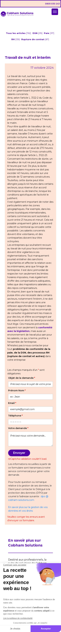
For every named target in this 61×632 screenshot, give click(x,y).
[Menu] (55, 11)
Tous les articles (16, 33)
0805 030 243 (52, 3)
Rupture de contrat (33, 39)
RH (13, 39)
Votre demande (18, 428)
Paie (47, 33)
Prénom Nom (17, 390)
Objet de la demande (21, 377)
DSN (35, 33)
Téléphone (15, 415)
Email (12, 403)
